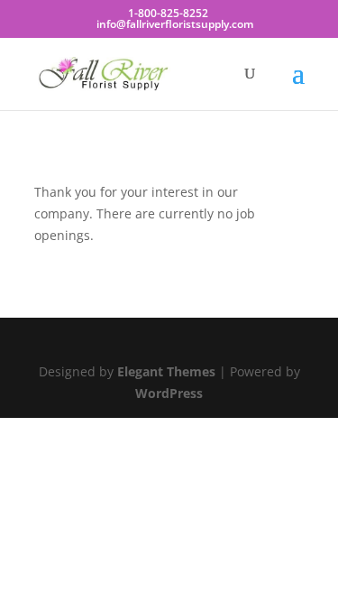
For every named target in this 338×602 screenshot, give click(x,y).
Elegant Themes (166, 371)
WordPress (169, 393)
